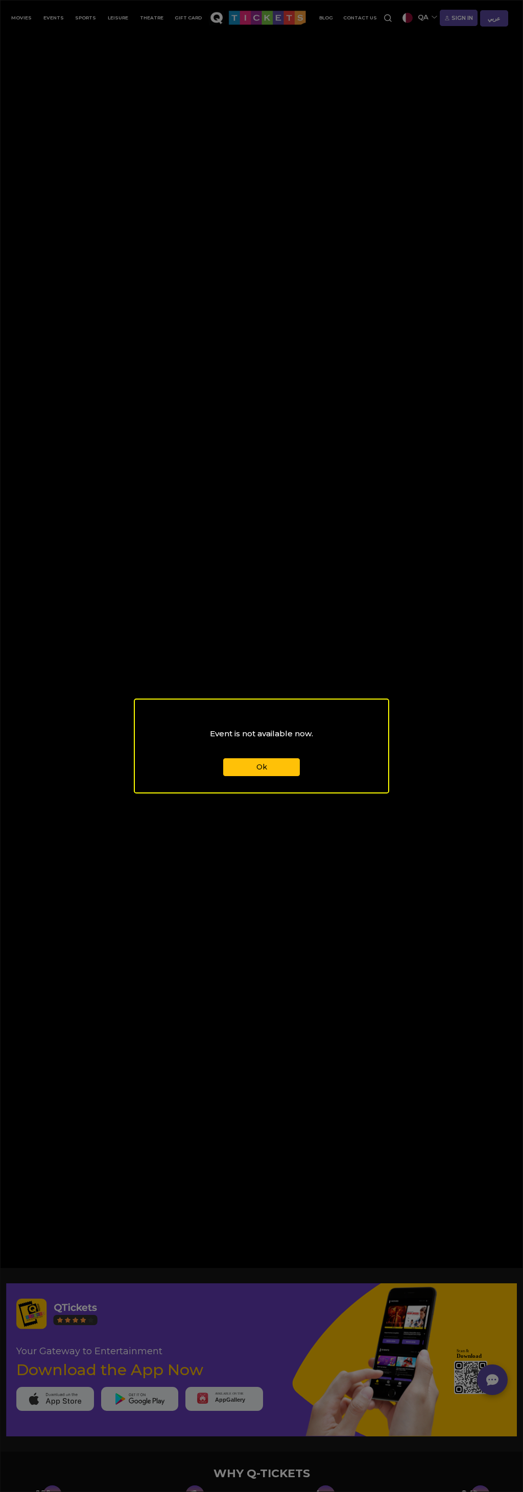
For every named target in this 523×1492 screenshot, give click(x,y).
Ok (261, 767)
